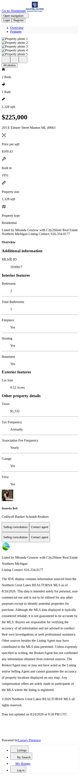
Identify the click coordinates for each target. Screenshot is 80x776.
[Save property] (14, 59)
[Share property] (23, 59)
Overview (17, 28)
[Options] (6, 59)
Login (6, 20)
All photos (9, 65)
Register (18, 20)
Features (16, 31)
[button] (40, 39)
